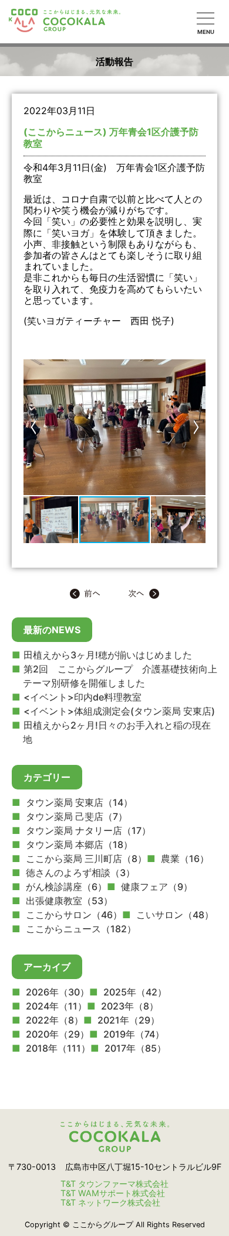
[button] (34, 427)
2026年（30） (56, 992)
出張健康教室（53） (68, 901)
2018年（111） (56, 1048)
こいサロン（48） (174, 915)
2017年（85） (134, 1048)
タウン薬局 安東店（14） (78, 802)
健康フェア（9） (156, 886)
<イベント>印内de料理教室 (82, 697)
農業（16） (184, 858)
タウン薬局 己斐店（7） (75, 816)
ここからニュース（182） (79, 929)
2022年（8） (53, 1020)
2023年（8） (129, 1006)
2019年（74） (132, 1034)
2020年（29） (56, 1034)
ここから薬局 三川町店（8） (85, 858)
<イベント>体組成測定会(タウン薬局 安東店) (119, 711)
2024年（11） (55, 1006)
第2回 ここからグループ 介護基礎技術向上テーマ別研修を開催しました (120, 676)
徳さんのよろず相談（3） (79, 872)
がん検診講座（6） (65, 886)
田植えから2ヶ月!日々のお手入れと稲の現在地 (117, 732)
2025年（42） (134, 992)
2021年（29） (127, 1020)
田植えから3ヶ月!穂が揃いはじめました (107, 655)
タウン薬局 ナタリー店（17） (87, 830)
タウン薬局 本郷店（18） (78, 844)
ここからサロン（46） (72, 915)
